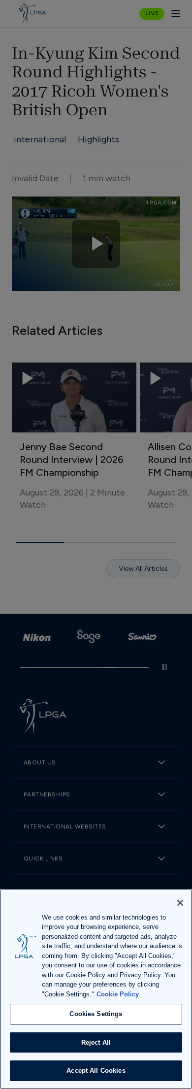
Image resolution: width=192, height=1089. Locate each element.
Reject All (96, 1042)
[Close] (180, 903)
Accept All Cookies (95, 1070)
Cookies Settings (95, 1014)
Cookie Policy (117, 994)
